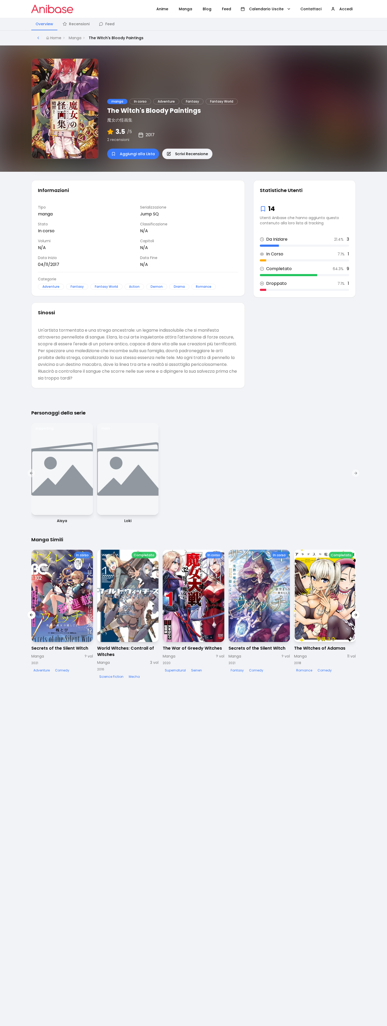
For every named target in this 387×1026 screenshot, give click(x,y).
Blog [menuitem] (207, 9)
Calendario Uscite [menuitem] (266, 9)
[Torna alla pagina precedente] (38, 38)
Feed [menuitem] (226, 9)
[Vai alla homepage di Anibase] (52, 9)
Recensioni (79, 24)
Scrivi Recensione (191, 153)
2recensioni (118, 139)
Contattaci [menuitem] (310, 9)
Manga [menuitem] (185, 9)
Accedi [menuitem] (346, 9)
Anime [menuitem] (162, 9)
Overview (44, 24)
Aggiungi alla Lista (137, 153)
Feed (110, 24)
